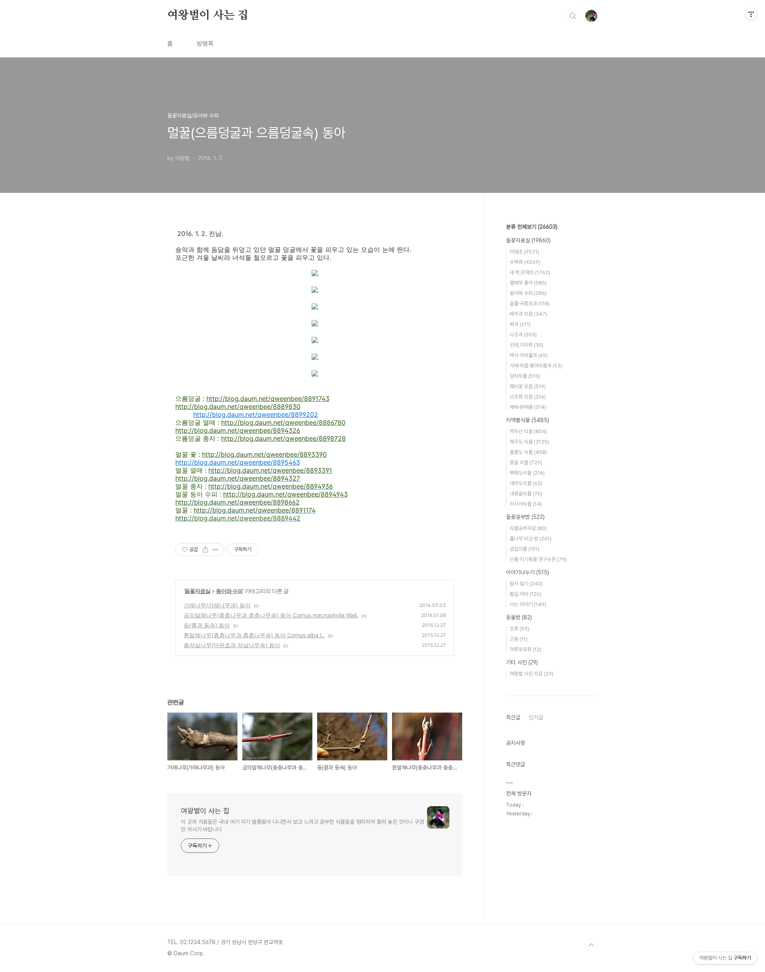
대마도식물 (526, 483)
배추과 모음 (528, 314)
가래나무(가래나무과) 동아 (217, 605)
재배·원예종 (528, 407)
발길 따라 (525, 594)
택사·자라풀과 (529, 355)
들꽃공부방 (525, 517)
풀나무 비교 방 (530, 539)
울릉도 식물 (528, 452)
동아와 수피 (229, 590)
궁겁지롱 (524, 549)
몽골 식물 (526, 462)
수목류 (525, 262)
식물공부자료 (528, 528)
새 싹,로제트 (530, 272)
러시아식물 (526, 504)
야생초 (524, 252)
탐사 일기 (526, 584)
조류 (519, 629)
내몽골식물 (526, 494)
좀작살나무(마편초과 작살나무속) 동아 (232, 645)
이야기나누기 (527, 572)
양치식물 (525, 376)
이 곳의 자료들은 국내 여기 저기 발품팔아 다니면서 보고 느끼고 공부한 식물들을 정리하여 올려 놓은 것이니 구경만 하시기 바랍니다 (302, 826)
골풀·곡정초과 (529, 303)
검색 (573, 16)
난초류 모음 (528, 397)
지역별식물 (527, 420)
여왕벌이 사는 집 (207, 15)
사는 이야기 (528, 604)
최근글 (513, 717)
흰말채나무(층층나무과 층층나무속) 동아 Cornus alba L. (254, 635)
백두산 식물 (528, 431)
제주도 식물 (529, 442)
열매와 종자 (528, 283)
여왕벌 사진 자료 (531, 674)
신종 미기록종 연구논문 (538, 559)
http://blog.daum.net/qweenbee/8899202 (255, 414)
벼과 (520, 324)
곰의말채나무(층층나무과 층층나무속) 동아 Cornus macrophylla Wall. (271, 615)
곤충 (519, 639)
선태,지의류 (526, 345)
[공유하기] (205, 550)
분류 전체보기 (531, 227)
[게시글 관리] (215, 550)
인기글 (536, 717)
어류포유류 (525, 649)
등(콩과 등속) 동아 (207, 625)
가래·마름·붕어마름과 (536, 366)
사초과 (523, 335)
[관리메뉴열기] (751, 14)
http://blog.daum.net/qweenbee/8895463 (237, 462)
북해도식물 (527, 473)
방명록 (205, 43)
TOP (591, 945)
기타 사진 (522, 662)
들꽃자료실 (197, 590)
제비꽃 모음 (528, 386)
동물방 (519, 617)
